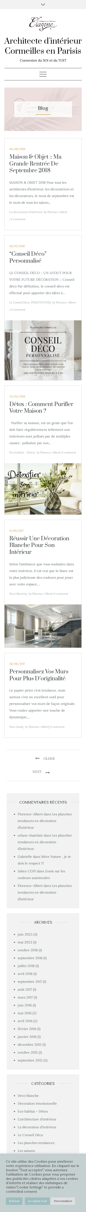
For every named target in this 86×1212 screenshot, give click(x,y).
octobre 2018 (28, 950)
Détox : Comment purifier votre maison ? (41, 408)
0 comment (18, 219)
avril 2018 (25, 974)
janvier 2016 (27, 1037)
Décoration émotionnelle (37, 1103)
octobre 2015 (28, 1052)
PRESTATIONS (40, 302)
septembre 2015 (30, 1060)
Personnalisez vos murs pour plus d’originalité (38, 675)
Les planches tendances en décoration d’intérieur (45, 821)
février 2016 (27, 1029)
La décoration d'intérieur (25, 212)
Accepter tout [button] (37, 1201)
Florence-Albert (57, 212)
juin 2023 (25, 934)
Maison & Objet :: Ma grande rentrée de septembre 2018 (35, 164)
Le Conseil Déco (19, 302)
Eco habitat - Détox (21, 452)
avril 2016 (25, 1021)
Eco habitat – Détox (33, 1111)
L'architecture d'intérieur (37, 1119)
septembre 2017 (30, 981)
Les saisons (26, 1151)
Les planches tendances (36, 1143)
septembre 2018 (30, 958)
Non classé (16, 726)
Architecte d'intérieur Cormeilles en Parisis (43, 46)
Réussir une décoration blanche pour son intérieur (39, 545)
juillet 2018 (26, 966)
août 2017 (25, 989)
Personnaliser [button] (63, 1201)
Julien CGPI (27, 871)
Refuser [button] (14, 1201)
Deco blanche (18, 593)
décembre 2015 (30, 1044)
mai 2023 (25, 942)
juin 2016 (25, 1005)
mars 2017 (25, 997)
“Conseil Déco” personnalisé (28, 257)
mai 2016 (25, 1013)
